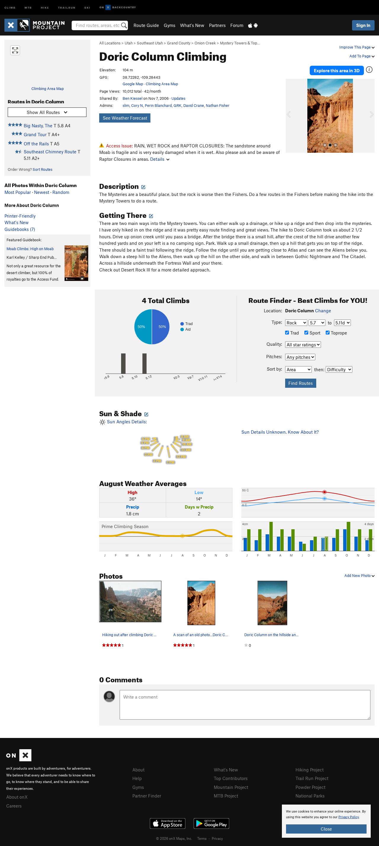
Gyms (169, 25)
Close (326, 828)
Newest (41, 192)
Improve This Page (355, 47)
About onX (17, 797)
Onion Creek (205, 43)
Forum (236, 25)
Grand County (178, 43)
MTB (28, 7)
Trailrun (67, 7)
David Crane (193, 105)
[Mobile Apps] (253, 25)
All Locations (110, 43)
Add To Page (360, 56)
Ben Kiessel (132, 98)
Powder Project (310, 787)
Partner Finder (146, 795)
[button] (292, 116)
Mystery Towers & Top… (240, 43)
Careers (14, 805)
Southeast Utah (150, 43)
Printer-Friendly (20, 215)
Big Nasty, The (38, 125)
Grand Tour (35, 134)
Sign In (363, 25)
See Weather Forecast (125, 117)
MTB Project (226, 795)
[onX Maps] (18, 759)
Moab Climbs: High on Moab (30, 248)
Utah (129, 43)
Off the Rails (36, 143)
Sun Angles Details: (148, 441)
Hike (45, 7)
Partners (217, 25)
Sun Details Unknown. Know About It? (280, 432)
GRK (178, 105)
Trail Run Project (312, 778)
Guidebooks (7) (19, 229)
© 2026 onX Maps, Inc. (174, 838)
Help (137, 778)
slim (126, 105)
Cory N (137, 105)
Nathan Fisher (217, 105)
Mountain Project (231, 787)
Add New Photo (358, 575)
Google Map (133, 83)
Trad (294, 332)
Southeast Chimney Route (50, 151)
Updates (178, 98)
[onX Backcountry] (117, 7)
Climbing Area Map (47, 88)
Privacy (217, 838)
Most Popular (17, 192)
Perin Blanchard (158, 105)
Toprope (338, 332)
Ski (87, 7)
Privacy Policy (348, 817)
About (138, 769)
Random (60, 192)
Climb (10, 7)
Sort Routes (42, 169)
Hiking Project (310, 769)
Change (323, 310)
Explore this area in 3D (337, 70)
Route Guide (146, 25)
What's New (192, 25)
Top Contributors (231, 778)
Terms (202, 838)
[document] (326, 821)
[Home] (37, 25)
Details (157, 159)
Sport (314, 332)
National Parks (310, 795)
